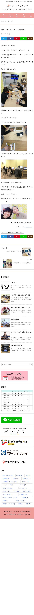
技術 (5, 500)
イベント (25, 482)
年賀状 (25, 497)
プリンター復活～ (16, 345)
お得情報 (6, 478)
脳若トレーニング (9, 504)
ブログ (11, 21)
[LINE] (23, 38)
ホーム (4, 21)
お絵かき (26, 478)
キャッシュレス (8, 485)
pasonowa (29, 227)
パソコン (21, 222)
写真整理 (23, 494)
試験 (20, 504)
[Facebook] (10, 38)
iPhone (19, 475)
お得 (28, 475)
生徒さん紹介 (28, 222)
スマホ (23, 485)
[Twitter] (4, 38)
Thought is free (26, 514)
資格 (28, 504)
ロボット (26, 491)
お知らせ (16, 478)
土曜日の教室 (15, 320)
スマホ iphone (7, 488)
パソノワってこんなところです (20, 295)
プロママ (16, 491)
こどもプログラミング (10, 482)
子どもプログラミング (10, 497)
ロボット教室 (7, 494)
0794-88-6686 (9, 1)
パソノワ (13, 283)
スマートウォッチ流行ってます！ (21, 307)
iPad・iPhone (8, 475)
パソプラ (6, 491)
